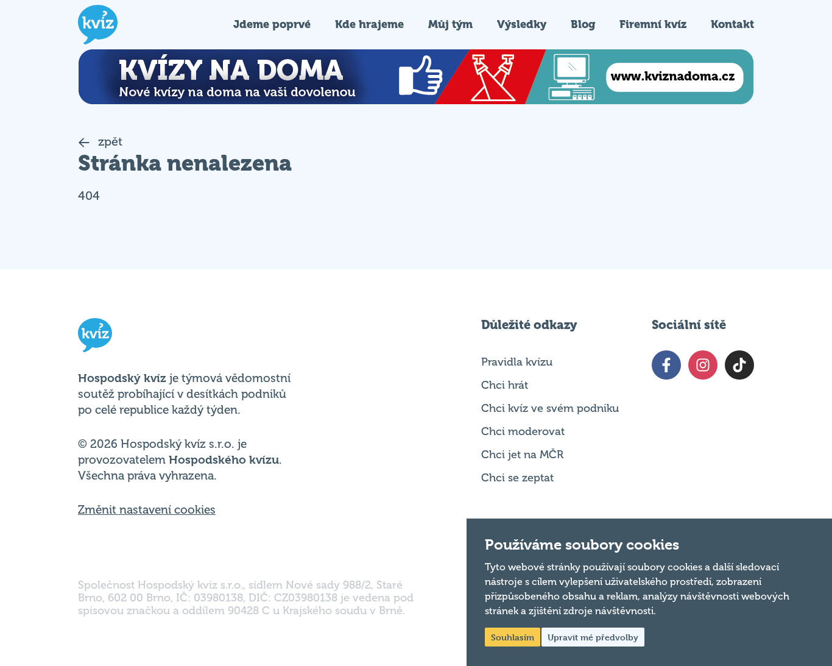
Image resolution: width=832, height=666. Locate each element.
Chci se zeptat (517, 478)
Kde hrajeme (369, 24)
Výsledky (521, 24)
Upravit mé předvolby (593, 637)
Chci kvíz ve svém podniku (550, 408)
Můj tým (450, 24)
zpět (108, 142)
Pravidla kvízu (516, 362)
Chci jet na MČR (522, 454)
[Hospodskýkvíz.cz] (98, 24)
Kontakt (732, 24)
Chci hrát (504, 385)
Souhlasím (512, 637)
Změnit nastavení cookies (147, 510)
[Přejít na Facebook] (666, 365)
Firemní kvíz (652, 24)
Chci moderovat (523, 431)
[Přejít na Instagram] (702, 365)
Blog (583, 24)
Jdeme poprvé (272, 24)
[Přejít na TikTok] (739, 365)
